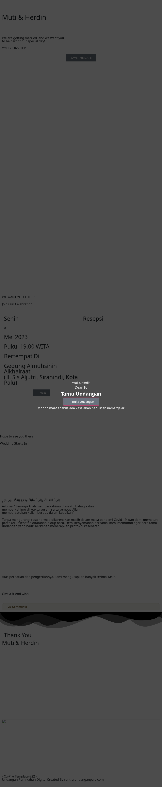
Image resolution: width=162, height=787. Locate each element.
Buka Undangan (83, 401)
